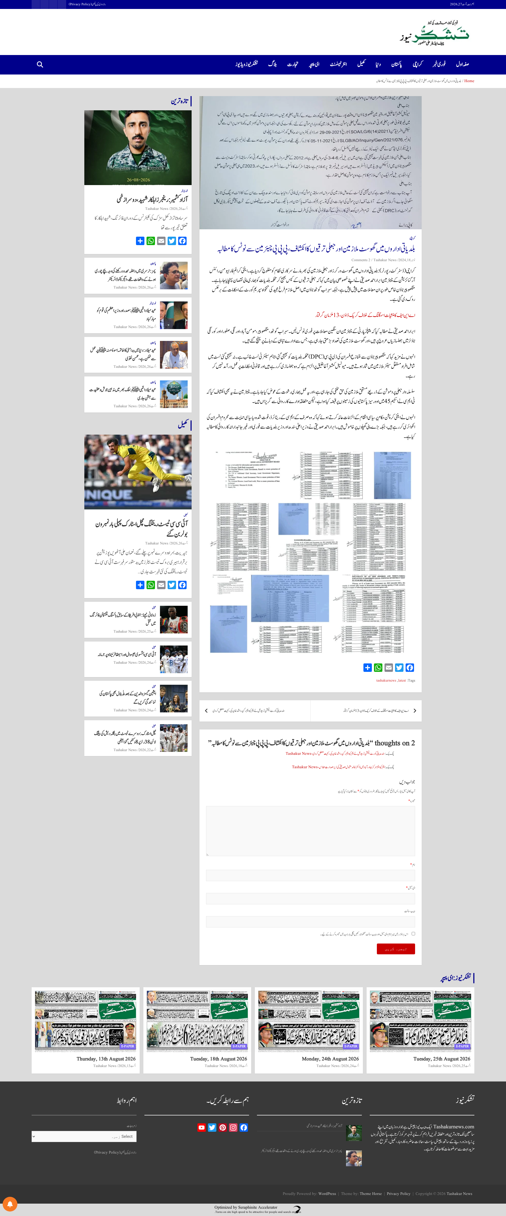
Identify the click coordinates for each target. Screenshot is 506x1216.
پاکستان (396, 64)
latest (402, 680)
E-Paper (462, 1046)
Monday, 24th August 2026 (330, 1059)
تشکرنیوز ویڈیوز (246, 64)
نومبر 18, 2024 (406, 260)
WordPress (327, 1194)
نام (412, 865)
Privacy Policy (399, 1194)
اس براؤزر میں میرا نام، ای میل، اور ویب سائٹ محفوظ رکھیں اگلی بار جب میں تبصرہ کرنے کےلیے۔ (364, 934)
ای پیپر (314, 64)
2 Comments (361, 260)
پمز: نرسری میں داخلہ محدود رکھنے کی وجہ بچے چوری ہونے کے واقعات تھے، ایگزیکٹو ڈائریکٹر (301, 1151)
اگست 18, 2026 (238, 1066)
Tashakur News (384, 260)
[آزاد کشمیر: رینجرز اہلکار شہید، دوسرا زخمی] (354, 1133)
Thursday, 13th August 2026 (106, 1059)
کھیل (361, 64)
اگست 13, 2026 (127, 1066)
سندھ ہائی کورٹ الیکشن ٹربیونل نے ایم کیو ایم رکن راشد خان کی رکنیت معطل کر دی (249, 711)
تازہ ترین (179, 101)
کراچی (417, 64)
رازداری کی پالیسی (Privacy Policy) (87, 4)
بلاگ (272, 64)
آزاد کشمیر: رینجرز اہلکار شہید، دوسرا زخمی (152, 199)
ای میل (410, 888)
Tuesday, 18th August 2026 (218, 1059)
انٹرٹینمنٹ (338, 64)
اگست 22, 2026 (147, 750)
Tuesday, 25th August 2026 (441, 1059)
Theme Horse (371, 1194)
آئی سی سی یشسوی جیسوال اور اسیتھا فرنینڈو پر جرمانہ (127, 654)
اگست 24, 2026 (147, 662)
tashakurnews (386, 680)
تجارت (293, 64)
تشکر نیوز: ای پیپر (456, 978)
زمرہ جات (132, 1126)
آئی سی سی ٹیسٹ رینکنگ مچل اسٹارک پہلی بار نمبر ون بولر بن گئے (141, 529)
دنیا (378, 64)
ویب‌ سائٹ (409, 911)
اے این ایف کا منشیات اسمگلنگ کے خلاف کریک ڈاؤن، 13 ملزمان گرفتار (365, 315)
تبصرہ (411, 801)
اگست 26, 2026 (179, 208)
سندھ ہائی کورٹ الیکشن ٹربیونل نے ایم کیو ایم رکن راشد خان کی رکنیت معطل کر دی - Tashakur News (335, 754)
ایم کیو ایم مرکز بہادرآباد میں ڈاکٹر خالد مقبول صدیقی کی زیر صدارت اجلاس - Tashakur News (338, 767)
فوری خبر (439, 64)
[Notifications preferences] (10, 1204)
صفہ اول (462, 64)
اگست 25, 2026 (147, 631)
